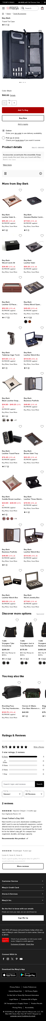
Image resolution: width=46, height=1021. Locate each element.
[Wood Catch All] (12, 246)
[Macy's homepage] (3, 14)
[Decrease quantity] (4, 102)
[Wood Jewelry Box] (34, 581)
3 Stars (5, 765)
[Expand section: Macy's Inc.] (23, 900)
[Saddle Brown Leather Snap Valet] (12, 482)
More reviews (23, 866)
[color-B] (7, 420)
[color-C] (11, 420)
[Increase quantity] (14, 102)
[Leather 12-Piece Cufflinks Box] (12, 288)
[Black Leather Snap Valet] (12, 384)
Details (12, 95)
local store (19, 140)
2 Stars (5, 770)
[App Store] (9, 974)
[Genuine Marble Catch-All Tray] (34, 200)
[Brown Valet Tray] (34, 437)
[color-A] (3, 420)
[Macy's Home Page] (12, 8)
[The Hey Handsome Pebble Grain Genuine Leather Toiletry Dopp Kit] (11, 692)
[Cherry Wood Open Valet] (34, 288)
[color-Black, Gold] (3, 662)
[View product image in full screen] (5, 76)
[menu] (3, 8)
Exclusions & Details (18, 944)
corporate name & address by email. (22, 1016)
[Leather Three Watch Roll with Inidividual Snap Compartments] (34, 482)
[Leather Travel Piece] (12, 437)
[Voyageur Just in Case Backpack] (28, 628)
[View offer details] (23, 173)
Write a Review (39, 747)
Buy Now (23, 118)
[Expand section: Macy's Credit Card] (23, 887)
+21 (15, 420)
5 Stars (5, 757)
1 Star (5, 774)
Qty (9, 100)
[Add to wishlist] (40, 31)
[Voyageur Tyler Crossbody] (10, 628)
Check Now (30, 944)
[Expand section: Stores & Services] (23, 894)
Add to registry (23, 124)
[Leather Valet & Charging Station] (12, 200)
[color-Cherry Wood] (29, 321)
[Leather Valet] (34, 246)
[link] (12, 222)
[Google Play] (28, 974)
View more (7, 165)
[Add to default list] (20, 190)
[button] (23, 57)
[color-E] (11, 518)
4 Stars (5, 761)
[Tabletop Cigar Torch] (12, 338)
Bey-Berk (6, 18)
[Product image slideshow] (23, 57)
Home (9, 13)
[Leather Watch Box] (34, 338)
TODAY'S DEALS (8, 2)
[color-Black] (25, 321)
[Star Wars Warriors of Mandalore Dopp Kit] (31, 692)
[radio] (26, 322)
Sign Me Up (23, 918)
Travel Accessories (19, 13)
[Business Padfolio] (34, 384)
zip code (18, 133)
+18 (15, 519)
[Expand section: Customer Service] (23, 881)
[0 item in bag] (42, 8)
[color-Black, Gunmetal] (7, 662)
